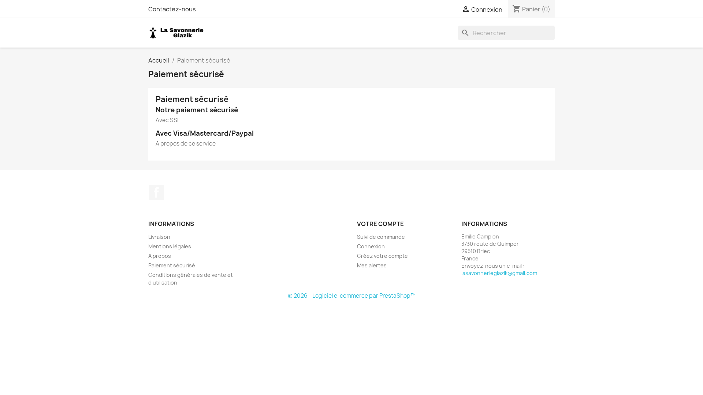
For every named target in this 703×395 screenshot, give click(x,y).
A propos (159, 255)
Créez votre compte (382, 255)
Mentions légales (169, 246)
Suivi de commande (381, 236)
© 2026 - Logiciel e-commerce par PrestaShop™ (352, 296)
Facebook (156, 192)
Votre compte (380, 224)
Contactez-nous (172, 9)
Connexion (371, 246)
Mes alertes (372, 265)
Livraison (159, 236)
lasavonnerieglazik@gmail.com (499, 273)
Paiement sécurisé (171, 265)
